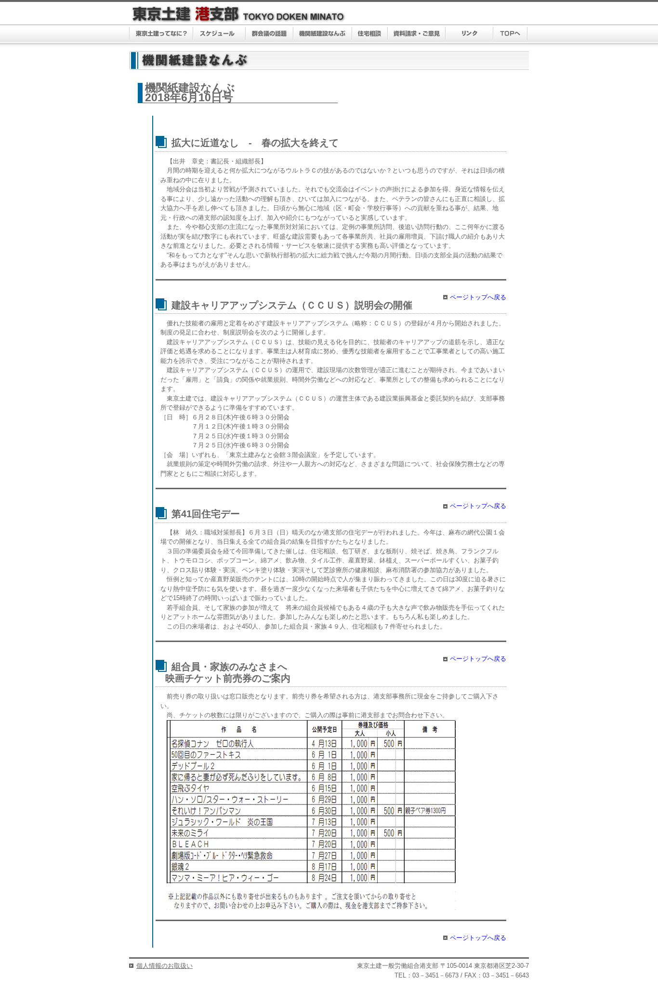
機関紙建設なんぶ (322, 34)
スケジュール (219, 34)
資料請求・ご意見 (417, 34)
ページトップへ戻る (478, 297)
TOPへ (510, 34)
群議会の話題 (269, 34)
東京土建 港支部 (239, 14)
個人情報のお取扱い (164, 965)
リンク (469, 34)
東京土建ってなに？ (161, 34)
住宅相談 (370, 34)
